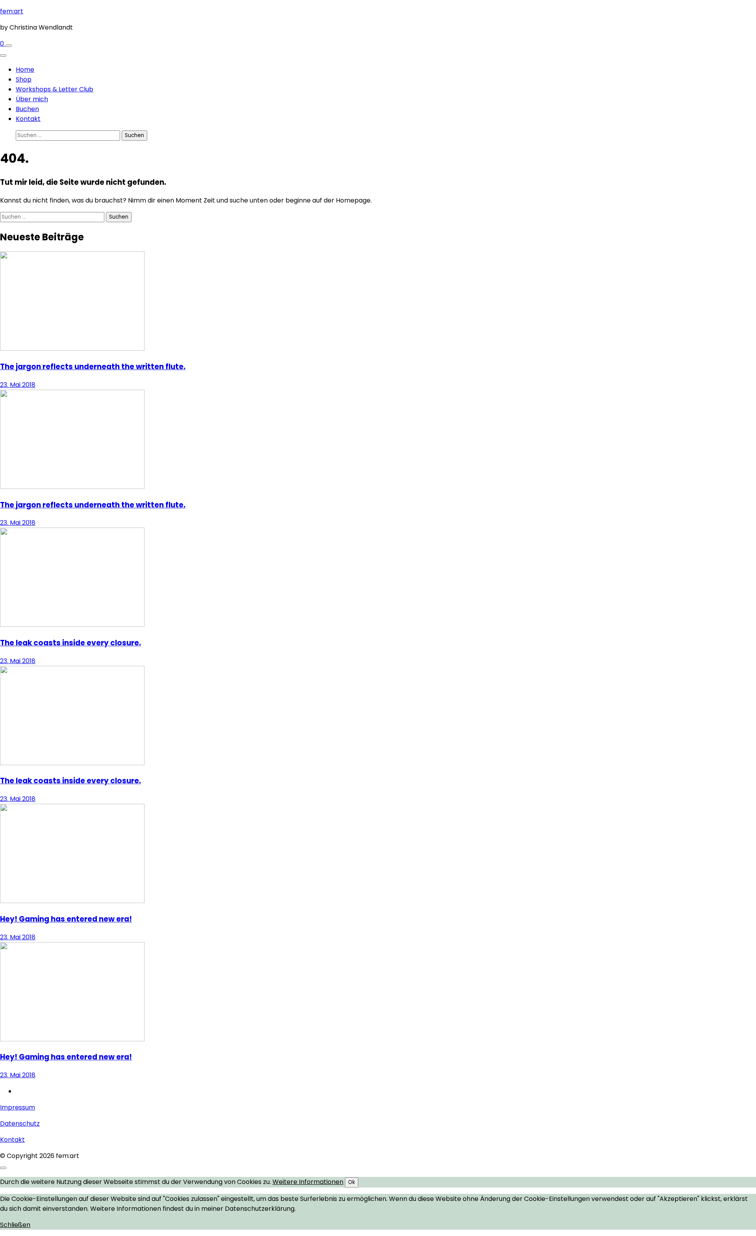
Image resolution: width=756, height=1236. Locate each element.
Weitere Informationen (307, 1181)
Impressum (17, 1107)
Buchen (27, 108)
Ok (351, 1182)
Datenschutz (20, 1123)
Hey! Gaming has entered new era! (66, 919)
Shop (24, 79)
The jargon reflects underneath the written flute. (92, 366)
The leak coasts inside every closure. (70, 643)
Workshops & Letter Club (54, 89)
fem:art (11, 11)
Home (25, 69)
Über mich (32, 99)
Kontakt (28, 118)
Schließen (15, 1224)
